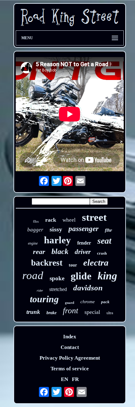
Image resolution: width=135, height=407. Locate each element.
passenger (83, 229)
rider (40, 290)
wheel (69, 220)
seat (104, 241)
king (107, 276)
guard (69, 302)
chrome (87, 301)
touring (44, 299)
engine (33, 243)
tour (73, 265)
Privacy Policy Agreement (70, 358)
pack (105, 301)
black (59, 251)
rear (39, 252)
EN (64, 379)
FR (75, 379)
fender (84, 243)
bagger (35, 230)
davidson (88, 287)
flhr (108, 230)
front (70, 310)
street (94, 217)
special (92, 312)
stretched (58, 289)
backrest (46, 262)
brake (51, 312)
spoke (57, 278)
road (32, 275)
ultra (109, 313)
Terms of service (70, 369)
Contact (70, 347)
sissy (56, 229)
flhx (36, 221)
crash (102, 253)
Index (69, 337)
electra (96, 262)
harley (57, 240)
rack (50, 220)
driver (83, 252)
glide (81, 276)
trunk (33, 312)
